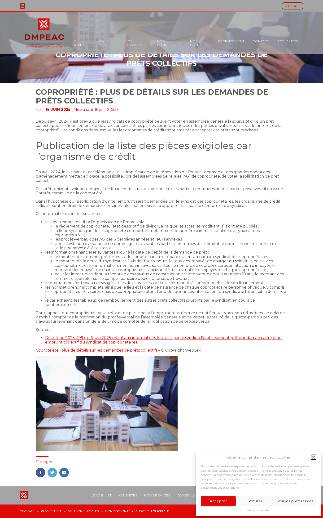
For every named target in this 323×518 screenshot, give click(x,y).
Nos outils (196, 43)
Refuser (255, 501)
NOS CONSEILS (166, 43)
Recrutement (231, 41)
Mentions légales (258, 510)
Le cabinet (79, 43)
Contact (261, 41)
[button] (313, 457)
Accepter (218, 501)
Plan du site (51, 511)
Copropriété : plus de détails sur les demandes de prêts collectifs (96, 350)
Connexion (293, 6)
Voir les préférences (295, 501)
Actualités (287, 41)
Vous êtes (104, 43)
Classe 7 (161, 511)
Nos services (133, 43)
